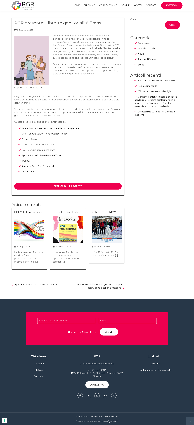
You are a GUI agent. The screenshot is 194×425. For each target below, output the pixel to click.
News (141, 54)
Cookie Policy (93, 416)
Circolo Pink (28, 171)
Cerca (133, 19)
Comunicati (144, 43)
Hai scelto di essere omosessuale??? (156, 80)
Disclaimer (114, 416)
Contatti (151, 5)
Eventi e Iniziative (147, 48)
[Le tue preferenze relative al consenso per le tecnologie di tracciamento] (4, 420)
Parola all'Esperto (147, 59)
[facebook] (80, 395)
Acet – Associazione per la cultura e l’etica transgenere (50, 128)
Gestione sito (104, 416)
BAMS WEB (113, 421)
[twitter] (88, 395)
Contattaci (97, 385)
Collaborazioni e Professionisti (155, 370)
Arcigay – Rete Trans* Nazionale (38, 166)
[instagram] (97, 395)
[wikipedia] (114, 395)
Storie (125, 5)
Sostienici (171, 5)
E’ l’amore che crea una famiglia (154, 91)
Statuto (39, 370)
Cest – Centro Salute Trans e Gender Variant (45, 134)
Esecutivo (39, 376)
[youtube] (105, 395)
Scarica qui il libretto (68, 186)
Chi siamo (89, 5)
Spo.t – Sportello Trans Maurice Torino (42, 155)
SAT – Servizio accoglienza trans (38, 150)
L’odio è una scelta (147, 86)
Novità (138, 5)
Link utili (155, 363)
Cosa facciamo (108, 5)
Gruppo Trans (29, 139)
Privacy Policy (89, 332)
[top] (190, 421)
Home (76, 5)
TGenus (26, 161)
